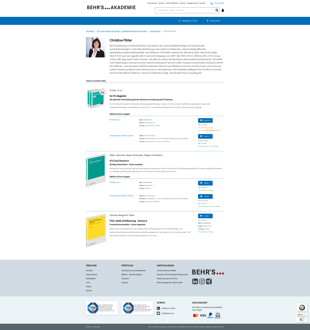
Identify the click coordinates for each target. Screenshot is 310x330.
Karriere (161, 3)
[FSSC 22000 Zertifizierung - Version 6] (96, 230)
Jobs (88, 282)
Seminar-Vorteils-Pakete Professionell (172, 274)
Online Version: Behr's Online (121, 135)
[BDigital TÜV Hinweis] (102, 307)
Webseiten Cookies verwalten (214, 327)
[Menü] (306, 304)
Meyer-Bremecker (134, 155)
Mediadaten (91, 278)
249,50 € (207, 120)
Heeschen (120, 155)
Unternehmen (152, 3)
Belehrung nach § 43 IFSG (167, 278)
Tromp (113, 90)
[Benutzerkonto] (223, 10)
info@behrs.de (168, 313)
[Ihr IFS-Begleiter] (96, 98)
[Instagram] (202, 281)
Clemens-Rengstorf (119, 215)
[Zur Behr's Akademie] (111, 7)
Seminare (125, 278)
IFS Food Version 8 (119, 160)
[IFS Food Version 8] (96, 170)
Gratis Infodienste (172, 3)
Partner (89, 290)
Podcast (182, 3)
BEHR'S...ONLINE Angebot (131, 274)
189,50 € (206, 183)
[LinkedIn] (195, 281)
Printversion (115, 119)
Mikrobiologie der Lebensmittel (169, 282)
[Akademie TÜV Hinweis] (137, 307)
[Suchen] (217, 10)
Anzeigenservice (192, 3)
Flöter (112, 155)
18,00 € (206, 196)
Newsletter (189, 20)
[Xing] (209, 281)
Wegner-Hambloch (153, 155)
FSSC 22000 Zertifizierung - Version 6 (128, 220)
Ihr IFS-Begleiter (118, 96)
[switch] (302, 319)
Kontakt (202, 3)
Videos (88, 286)
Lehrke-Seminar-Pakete (166, 270)
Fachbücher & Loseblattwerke (133, 270)
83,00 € (206, 136)
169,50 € (206, 216)
